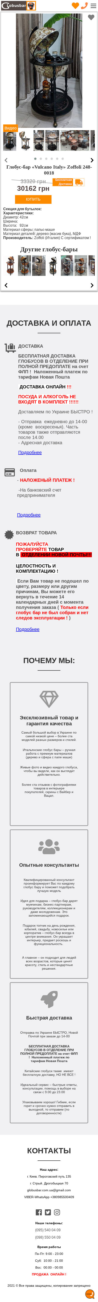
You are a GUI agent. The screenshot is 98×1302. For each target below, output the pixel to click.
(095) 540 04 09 (48, 1230)
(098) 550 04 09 (48, 1237)
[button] (35, 158)
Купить (33, 199)
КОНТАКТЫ (49, 1150)
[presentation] (6, 160)
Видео (11, 128)
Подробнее (30, 452)
